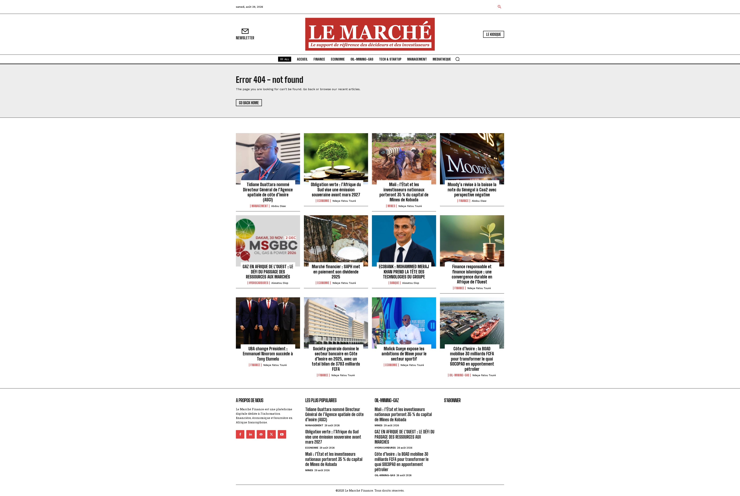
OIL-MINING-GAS (459, 375)
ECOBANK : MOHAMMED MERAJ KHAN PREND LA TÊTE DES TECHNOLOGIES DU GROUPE (404, 271)
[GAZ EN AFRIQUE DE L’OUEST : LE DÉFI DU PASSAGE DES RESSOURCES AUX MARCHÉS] (268, 240)
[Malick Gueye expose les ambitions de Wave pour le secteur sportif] (404, 323)
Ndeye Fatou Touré (344, 200)
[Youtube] (282, 434)
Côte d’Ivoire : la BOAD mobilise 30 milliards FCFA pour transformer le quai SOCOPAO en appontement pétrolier (472, 359)
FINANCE (464, 200)
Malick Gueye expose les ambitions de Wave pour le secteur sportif (404, 353)
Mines (391, 206)
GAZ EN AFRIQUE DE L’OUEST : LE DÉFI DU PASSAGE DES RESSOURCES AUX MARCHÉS (268, 271)
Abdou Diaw (278, 206)
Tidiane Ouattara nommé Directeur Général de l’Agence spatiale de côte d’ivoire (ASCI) (268, 192)
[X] (271, 434)
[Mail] (261, 434)
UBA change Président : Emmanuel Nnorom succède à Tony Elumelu (268, 353)
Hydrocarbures (258, 282)
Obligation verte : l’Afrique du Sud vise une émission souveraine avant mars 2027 (336, 189)
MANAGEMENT (259, 206)
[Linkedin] (250, 434)
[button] (499, 7)
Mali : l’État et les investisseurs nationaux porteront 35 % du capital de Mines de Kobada (403, 192)
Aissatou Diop (279, 283)
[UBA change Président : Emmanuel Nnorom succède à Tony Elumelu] (268, 323)
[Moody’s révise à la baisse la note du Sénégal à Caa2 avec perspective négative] (472, 158)
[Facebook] (240, 434)
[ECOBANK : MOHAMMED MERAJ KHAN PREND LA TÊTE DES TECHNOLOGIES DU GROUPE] (404, 240)
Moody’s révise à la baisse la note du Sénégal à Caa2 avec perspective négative (472, 189)
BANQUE (394, 282)
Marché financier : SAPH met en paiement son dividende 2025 (336, 271)
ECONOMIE (323, 200)
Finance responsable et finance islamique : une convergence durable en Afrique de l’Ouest (472, 274)
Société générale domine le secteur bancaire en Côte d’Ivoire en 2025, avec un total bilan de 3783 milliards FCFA (336, 359)
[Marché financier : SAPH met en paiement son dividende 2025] (336, 240)
